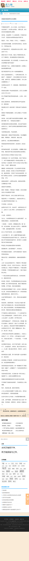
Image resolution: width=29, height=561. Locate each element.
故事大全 (26, 1)
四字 (17, 468)
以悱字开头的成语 (6, 497)
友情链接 (11, 519)
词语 (11, 478)
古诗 (19, 465)
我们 (3, 474)
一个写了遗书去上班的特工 (8, 428)
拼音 (7, 474)
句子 (4, 468)
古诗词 (22, 466)
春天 (18, 474)
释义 (14, 481)
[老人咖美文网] (14, 5)
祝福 (15, 476)
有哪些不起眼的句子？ (7, 504)
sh (6, 463)
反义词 (14, 466)
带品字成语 (18, 425)
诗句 (16, 479)
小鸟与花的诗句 (19, 423)
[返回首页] (27, 495)
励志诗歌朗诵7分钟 (20, 428)
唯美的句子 (7, 23)
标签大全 (22, 519)
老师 (3, 479)
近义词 (4, 481)
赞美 (24, 479)
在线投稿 (17, 519)
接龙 (10, 474)
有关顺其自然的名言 (6, 423)
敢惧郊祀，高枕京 (6, 425)
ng (3, 463)
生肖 (11, 476)
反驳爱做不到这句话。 (7, 502)
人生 (12, 463)
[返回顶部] (27, 503)
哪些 (13, 468)
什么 (16, 463)
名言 (9, 468)
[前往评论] (27, 499)
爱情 (8, 476)
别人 (6, 465)
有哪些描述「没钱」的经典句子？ (8, 433)
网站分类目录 (23, 521)
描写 (14, 474)
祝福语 (19, 476)
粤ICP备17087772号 (18, 523)
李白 (21, 474)
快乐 (12, 471)
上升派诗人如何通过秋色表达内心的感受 (11, 495)
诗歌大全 (14, 1)
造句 (9, 481)
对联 (21, 468)
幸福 (25, 468)
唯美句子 (9, 1)
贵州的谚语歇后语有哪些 (8, 500)
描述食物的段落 (6, 492)
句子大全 (20, 1)
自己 (7, 479)
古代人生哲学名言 (20, 430)
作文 (24, 463)
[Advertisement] (14, 546)
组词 (23, 476)
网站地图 (12, 523)
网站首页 (3, 1)
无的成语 (4, 490)
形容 (8, 471)
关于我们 (6, 519)
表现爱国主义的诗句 (7, 507)
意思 (16, 471)
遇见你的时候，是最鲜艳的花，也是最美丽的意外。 (15, 411)
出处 (3, 465)
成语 (22, 471)
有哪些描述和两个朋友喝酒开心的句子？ (11, 509)
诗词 (20, 479)
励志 (10, 465)
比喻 (3, 476)
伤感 (20, 463)
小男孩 (14, 530)
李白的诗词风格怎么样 (7, 430)
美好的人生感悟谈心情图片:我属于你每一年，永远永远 (13, 415)
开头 (3, 471)
